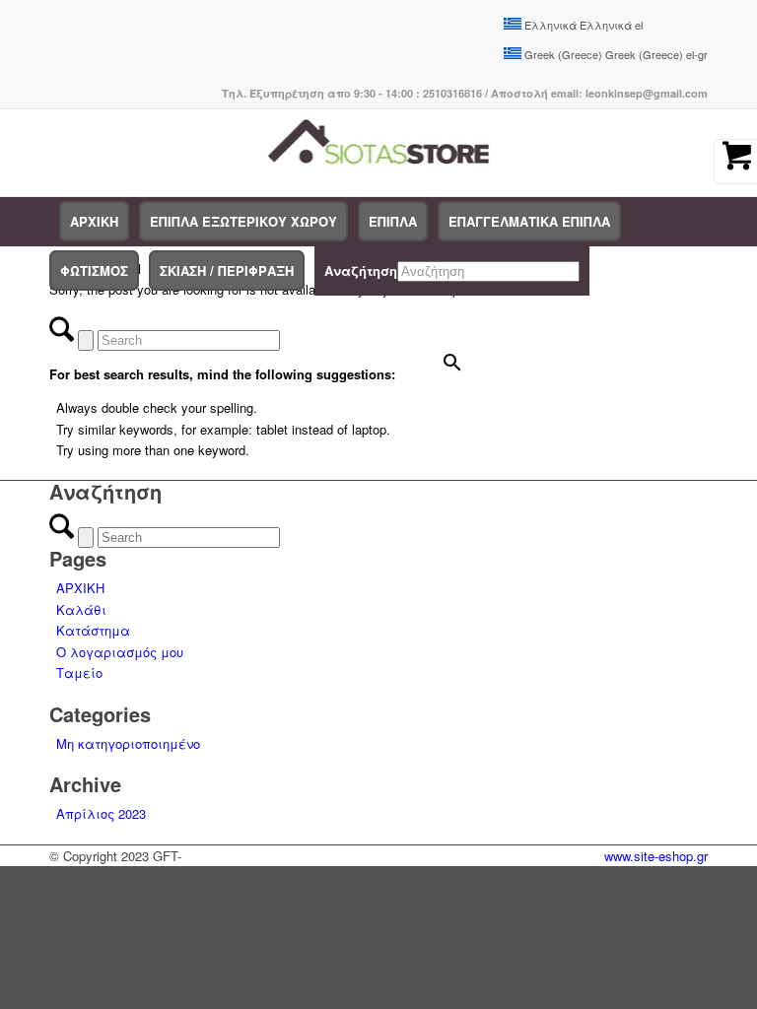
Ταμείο (79, 672)
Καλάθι (81, 609)
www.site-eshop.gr (656, 855)
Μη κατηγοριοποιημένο (128, 743)
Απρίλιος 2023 (101, 813)
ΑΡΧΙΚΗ (80, 587)
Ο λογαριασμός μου (119, 651)
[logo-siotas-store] (379, 152)
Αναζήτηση (360, 270)
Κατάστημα (93, 630)
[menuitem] (94, 221)
